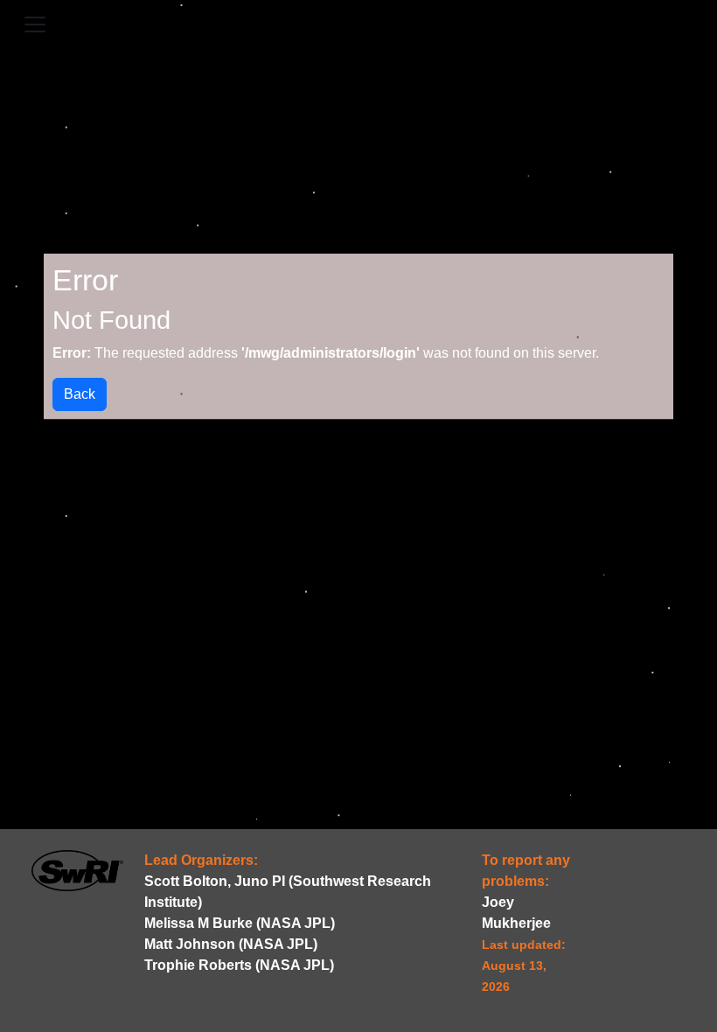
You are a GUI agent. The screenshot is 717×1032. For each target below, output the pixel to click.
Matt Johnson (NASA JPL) (230, 944)
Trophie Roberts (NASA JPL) (239, 965)
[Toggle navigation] (34, 24)
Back (79, 394)
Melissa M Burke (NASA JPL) (239, 923)
